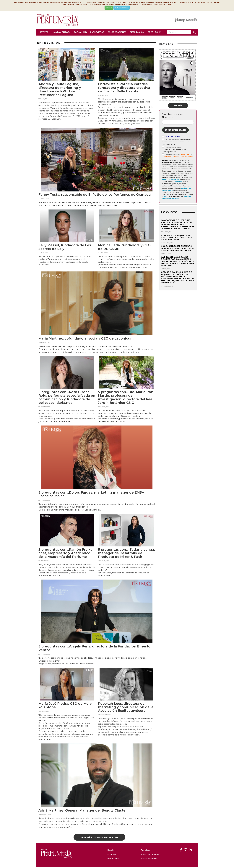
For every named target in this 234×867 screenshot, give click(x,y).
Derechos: (178, 182)
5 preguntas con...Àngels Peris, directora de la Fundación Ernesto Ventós (94, 648)
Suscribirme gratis (175, 130)
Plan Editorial (113, 858)
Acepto (109, 8)
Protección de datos (150, 854)
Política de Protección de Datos (178, 157)
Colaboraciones (117, 32)
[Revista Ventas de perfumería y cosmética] (181, 850)
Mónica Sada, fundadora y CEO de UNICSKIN (124, 247)
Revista (44, 32)
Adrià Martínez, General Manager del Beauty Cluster (82, 810)
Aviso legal (145, 850)
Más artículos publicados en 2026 (99, 837)
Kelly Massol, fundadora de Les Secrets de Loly (64, 247)
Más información (121, 8)
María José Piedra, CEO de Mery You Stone (65, 705)
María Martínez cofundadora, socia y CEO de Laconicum (86, 338)
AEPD (166, 196)
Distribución (137, 32)
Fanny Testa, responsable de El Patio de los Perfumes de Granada (94, 194)
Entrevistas (97, 32)
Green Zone (154, 32)
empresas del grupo (170, 179)
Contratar (112, 854)
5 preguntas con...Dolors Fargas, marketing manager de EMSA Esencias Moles (91, 494)
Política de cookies (149, 858)
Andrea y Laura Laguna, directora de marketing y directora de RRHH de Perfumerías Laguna (59, 89)
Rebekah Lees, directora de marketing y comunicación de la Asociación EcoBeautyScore (125, 707)
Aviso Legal (186, 154)
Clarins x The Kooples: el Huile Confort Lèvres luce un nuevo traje (176, 237)
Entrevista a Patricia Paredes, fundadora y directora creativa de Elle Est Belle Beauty (124, 87)
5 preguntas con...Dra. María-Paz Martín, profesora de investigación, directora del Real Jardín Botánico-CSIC (125, 397)
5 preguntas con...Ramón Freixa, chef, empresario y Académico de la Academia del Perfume (65, 553)
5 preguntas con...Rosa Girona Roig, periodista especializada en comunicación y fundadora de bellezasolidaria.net (66, 397)
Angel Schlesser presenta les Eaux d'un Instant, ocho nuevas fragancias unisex (177, 248)
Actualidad (80, 32)
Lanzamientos (61, 32)
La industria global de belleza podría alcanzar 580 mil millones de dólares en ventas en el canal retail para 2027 (177, 261)
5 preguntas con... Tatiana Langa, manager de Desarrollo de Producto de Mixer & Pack (126, 553)
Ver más (178, 105)
